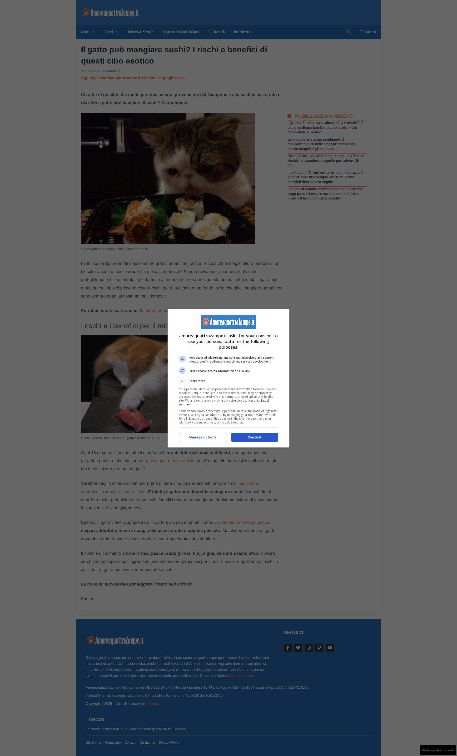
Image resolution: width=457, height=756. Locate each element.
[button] (228, 381)
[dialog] (228, 378)
